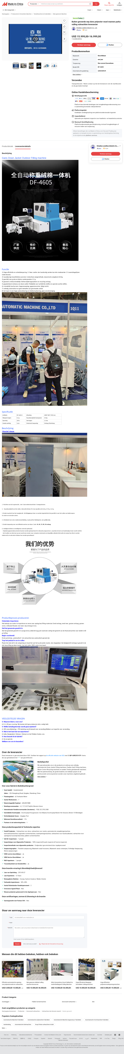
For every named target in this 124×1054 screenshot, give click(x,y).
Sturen (17, 944)
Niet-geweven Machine (60, 14)
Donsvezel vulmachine (68, 1002)
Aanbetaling (7, 1024)
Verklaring (13, 1035)
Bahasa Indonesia (63, 1040)
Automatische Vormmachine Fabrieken (96, 1020)
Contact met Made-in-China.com (52, 1035)
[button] (90, 4)
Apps (107, 10)
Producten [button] (33, 4)
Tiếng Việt (121, 1038)
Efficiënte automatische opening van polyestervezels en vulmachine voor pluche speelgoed (12, 984)
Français (36, 1038)
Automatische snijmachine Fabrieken (39, 1020)
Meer (3, 1028)
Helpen (99, 10)
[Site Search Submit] (96, 4)
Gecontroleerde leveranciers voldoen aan (84, 1035)
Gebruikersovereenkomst (25, 1035)
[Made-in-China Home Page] (12, 4)
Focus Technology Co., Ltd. (60, 1044)
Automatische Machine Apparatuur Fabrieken (67, 1020)
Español (43, 1038)
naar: (11, 922)
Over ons (6, 1035)
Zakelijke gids (108, 1035)
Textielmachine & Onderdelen (42, 14)
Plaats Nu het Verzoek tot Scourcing (51, 944)
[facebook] (115, 1035)
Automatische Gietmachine (23, 1024)
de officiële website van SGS (55, 755)
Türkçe (113, 1038)
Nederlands (94, 1038)
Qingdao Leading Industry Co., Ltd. (86, 28)
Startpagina (5, 14)
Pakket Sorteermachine (39, 1002)
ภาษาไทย (107, 1038)
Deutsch (50, 1038)
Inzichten (99, 1035)
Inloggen (119, 5)
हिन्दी (101, 1038)
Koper (89, 10)
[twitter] (119, 1035)
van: (11, 917)
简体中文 (15, 1038)
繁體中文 (22, 1038)
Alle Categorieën (9, 10)
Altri (93, 1002)
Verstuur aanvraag (83, 45)
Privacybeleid (38, 1035)
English (9, 1038)
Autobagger (5, 1002)
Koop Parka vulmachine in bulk (44, 1024)
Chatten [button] (111, 45)
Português (57, 1038)
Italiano (65, 1038)
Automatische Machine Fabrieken (13, 1020)
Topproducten (67, 1035)
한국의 (81, 1038)
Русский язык (73, 1038)
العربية (87, 1038)
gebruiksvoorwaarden (82, 1047)
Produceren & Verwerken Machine (21, 14)
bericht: (10, 928)
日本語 (29, 1038)
